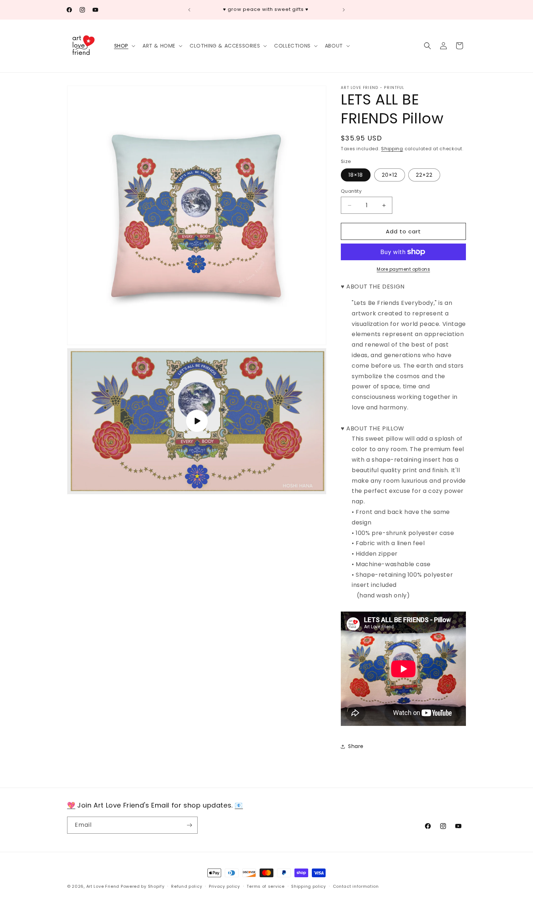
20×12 (389, 175)
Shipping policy (308, 886)
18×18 (355, 175)
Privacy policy (224, 886)
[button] (124, 45)
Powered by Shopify (143, 886)
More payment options (403, 269)
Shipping (392, 149)
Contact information (356, 886)
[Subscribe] (189, 825)
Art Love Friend (103, 886)
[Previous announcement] (189, 10)
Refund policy (186, 886)
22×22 (424, 175)
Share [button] (356, 746)
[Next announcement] (344, 10)
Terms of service (265, 886)
